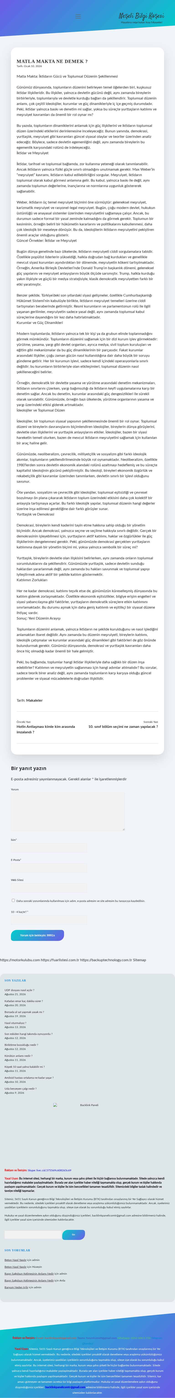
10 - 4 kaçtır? (19, 912)
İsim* (14, 839)
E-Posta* (16, 860)
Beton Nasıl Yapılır (15, 1260)
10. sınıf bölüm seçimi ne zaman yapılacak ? (123, 727)
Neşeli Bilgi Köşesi (141, 16)
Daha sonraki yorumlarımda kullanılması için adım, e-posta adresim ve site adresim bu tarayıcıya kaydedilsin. (80, 901)
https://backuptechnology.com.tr (106, 960)
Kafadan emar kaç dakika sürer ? (24, 1001)
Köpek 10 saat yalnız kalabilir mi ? (25, 1066)
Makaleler (34, 700)
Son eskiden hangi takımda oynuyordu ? (28, 1034)
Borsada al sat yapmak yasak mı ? (24, 1012)
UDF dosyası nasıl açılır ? (19, 990)
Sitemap (139, 960)
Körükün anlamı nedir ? (18, 1055)
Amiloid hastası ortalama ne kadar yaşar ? (29, 1077)
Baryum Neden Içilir (16, 1287)
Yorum (15, 789)
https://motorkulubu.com (20, 960)
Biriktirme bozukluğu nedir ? (21, 1045)
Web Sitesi (17, 880)
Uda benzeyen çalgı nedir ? (20, 1088)
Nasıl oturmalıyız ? (15, 1023)
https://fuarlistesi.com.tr (60, 960)
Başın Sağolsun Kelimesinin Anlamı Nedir (29, 1273)
